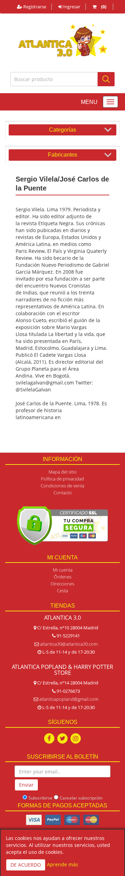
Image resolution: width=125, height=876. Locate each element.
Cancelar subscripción (81, 798)
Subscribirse (40, 798)
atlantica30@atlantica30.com (69, 644)
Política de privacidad (62, 479)
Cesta (62, 590)
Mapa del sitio (63, 472)
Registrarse (34, 6)
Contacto (62, 492)
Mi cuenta (63, 570)
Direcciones (62, 584)
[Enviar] (106, 79)
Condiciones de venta (62, 486)
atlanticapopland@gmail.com (68, 699)
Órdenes (63, 577)
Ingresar (71, 6)
